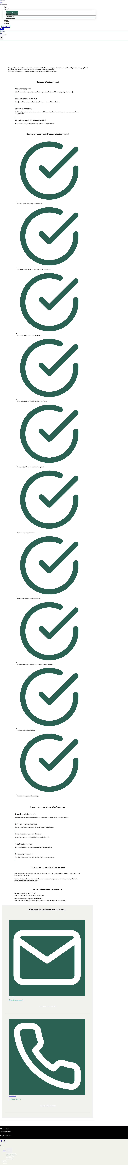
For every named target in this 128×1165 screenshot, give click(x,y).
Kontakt (6, 23)
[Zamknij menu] (0, 1144)
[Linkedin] (3, 29)
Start (5, 7)
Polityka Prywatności (5, 1135)
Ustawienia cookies (5, 1131)
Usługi (4, 1150)
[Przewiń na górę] (1, 1141)
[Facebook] (1, 29)
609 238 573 (6, 27)
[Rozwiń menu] (1, 38)
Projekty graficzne (10, 18)
